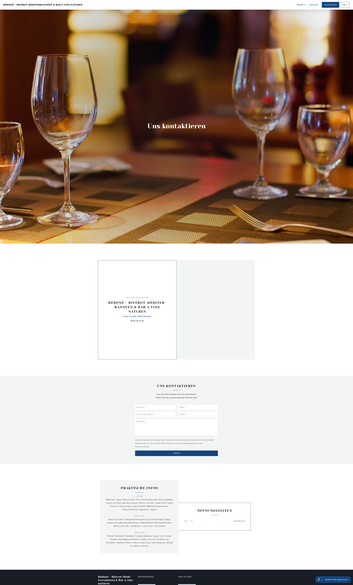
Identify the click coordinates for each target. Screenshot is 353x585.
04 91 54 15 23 (137, 321)
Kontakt (314, 5)
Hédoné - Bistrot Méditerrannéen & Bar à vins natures (42, 4)
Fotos (300, 5)
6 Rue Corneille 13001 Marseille (137, 316)
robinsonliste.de (155, 443)
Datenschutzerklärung (142, 447)
